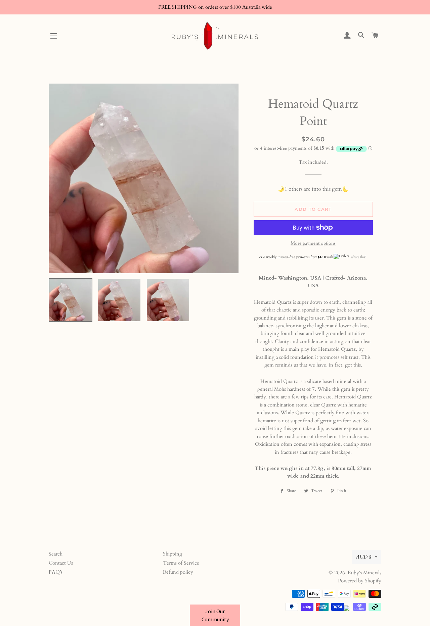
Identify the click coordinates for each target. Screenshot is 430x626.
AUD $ (364, 556)
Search (55, 553)
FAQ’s (55, 572)
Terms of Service (181, 563)
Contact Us (61, 563)
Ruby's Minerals (364, 572)
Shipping (172, 553)
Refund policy (178, 572)
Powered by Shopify (359, 580)
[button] (215, 615)
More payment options (313, 243)
